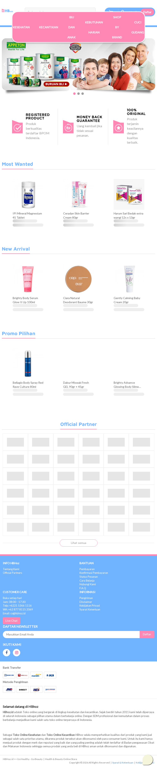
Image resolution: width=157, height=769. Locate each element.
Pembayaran (87, 569)
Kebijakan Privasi (90, 605)
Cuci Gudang (137, 27)
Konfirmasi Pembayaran (94, 572)
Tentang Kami (11, 569)
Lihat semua (78, 542)
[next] (152, 64)
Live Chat (12, 620)
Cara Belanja (87, 580)
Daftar (147, 12)
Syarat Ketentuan (90, 609)
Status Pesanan (89, 576)
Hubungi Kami (88, 584)
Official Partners (12, 572)
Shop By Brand (117, 27)
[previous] (5, 64)
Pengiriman (86, 598)
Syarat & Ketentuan (122, 762)
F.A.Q (83, 588)
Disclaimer (86, 601)
